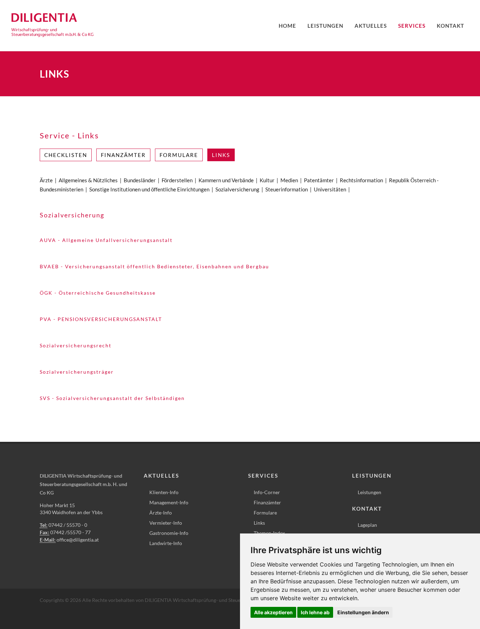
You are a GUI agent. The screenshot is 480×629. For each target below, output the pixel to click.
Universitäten (330, 189)
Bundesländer (140, 180)
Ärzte (46, 180)
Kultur (267, 180)
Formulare (179, 155)
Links (221, 155)
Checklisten (65, 155)
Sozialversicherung (237, 189)
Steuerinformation (286, 189)
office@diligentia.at (78, 540)
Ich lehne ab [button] (315, 612)
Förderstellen (177, 180)
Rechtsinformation (361, 180)
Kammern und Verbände (226, 180)
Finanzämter (123, 155)
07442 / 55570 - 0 (67, 525)
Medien (289, 180)
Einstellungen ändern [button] (363, 612)
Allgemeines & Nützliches (88, 180)
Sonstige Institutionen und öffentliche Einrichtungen (149, 189)
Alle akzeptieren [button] (273, 612)
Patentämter (319, 180)
